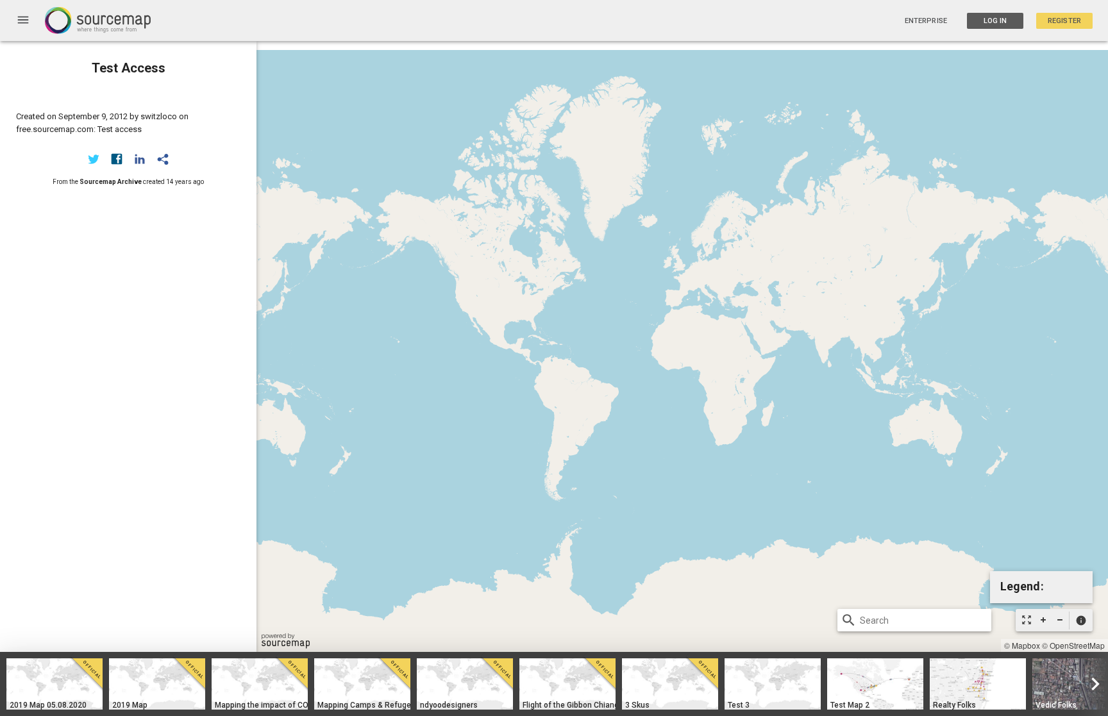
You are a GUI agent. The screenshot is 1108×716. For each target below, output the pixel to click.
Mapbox (1026, 645)
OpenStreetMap (1077, 645)
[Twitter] (93, 159)
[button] (1081, 620)
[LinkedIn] (139, 159)
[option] (54, 684)
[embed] (162, 159)
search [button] (849, 620)
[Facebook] (116, 159)
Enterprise (926, 21)
